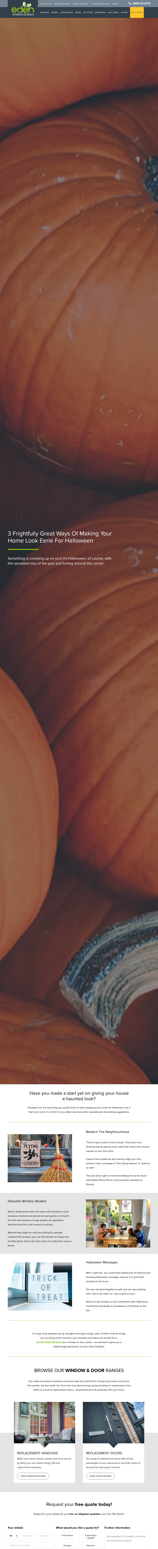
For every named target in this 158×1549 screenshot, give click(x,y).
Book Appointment (62, 4)
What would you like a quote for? (77, 1527)
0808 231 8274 (141, 3)
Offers (124, 12)
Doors (54, 12)
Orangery (67, 1545)
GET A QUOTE (137, 12)
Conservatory (67, 1535)
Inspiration (100, 12)
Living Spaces (66, 12)
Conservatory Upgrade (90, 1536)
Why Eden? (113, 12)
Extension (91, 1545)
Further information (117, 1527)
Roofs (78, 12)
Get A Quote (46, 4)
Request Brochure (80, 4)
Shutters (88, 12)
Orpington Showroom (100, 4)
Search (115, 4)
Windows (44, 12)
